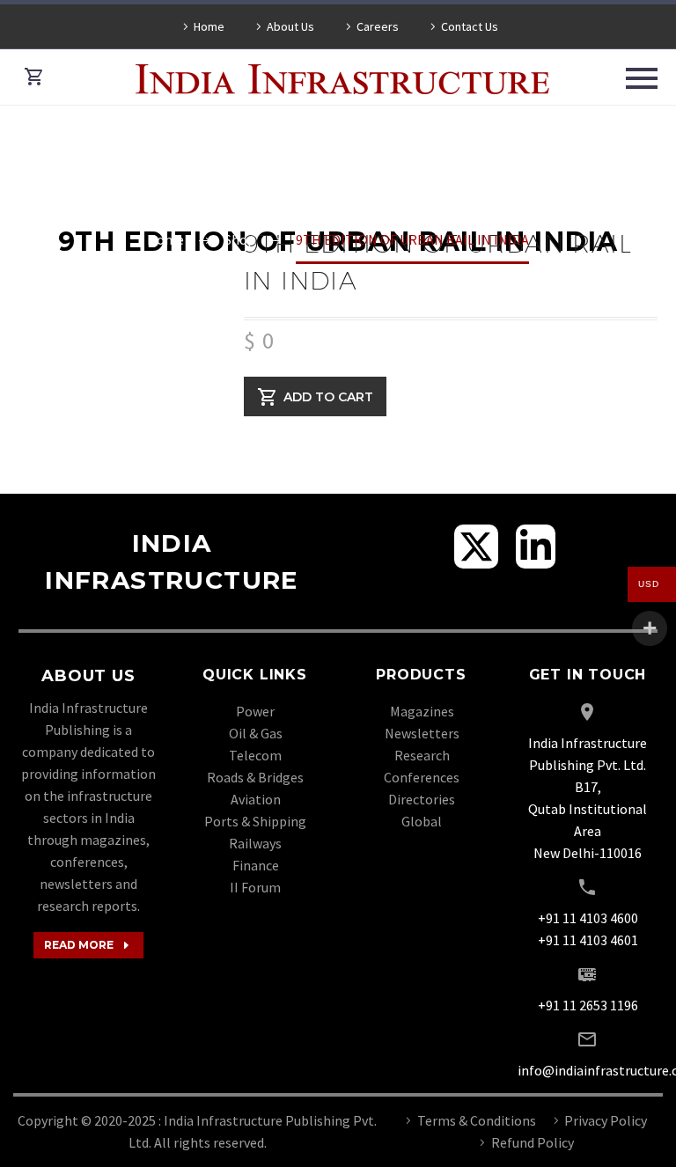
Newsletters (422, 733)
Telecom (255, 755)
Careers (377, 26)
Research (422, 755)
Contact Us (469, 26)
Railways (255, 843)
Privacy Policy (605, 1120)
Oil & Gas (256, 733)
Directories (421, 799)
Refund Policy (532, 1142)
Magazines (422, 711)
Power (255, 711)
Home (209, 26)
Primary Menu (642, 78)
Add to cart (328, 396)
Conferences (421, 777)
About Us (290, 26)
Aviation (256, 799)
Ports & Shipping (255, 821)
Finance (255, 865)
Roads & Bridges (255, 777)
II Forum (255, 887)
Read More (88, 945)
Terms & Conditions (476, 1120)
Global (421, 821)
